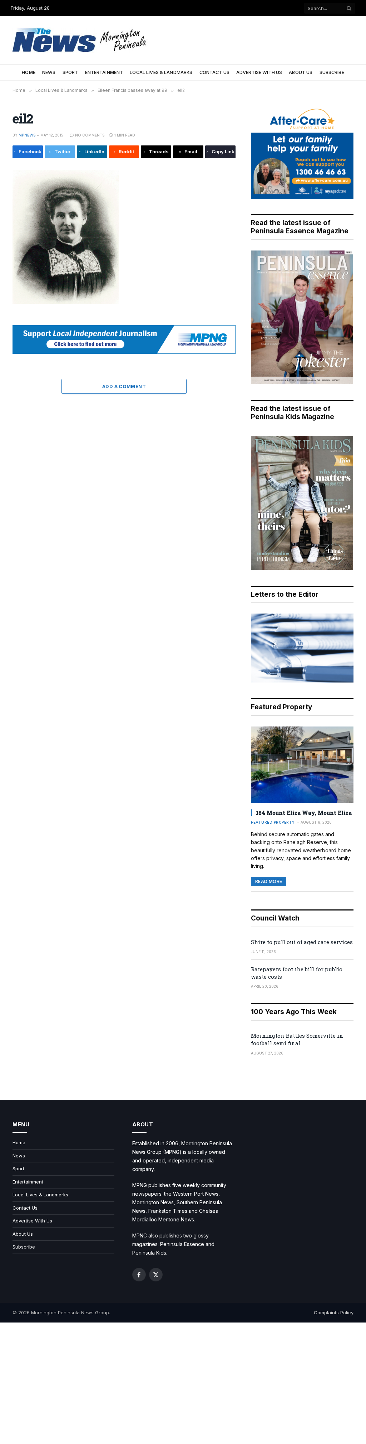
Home (28, 72)
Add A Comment (124, 386)
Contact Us (214, 72)
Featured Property (273, 822)
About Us (300, 72)
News (49, 72)
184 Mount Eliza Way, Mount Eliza (304, 812)
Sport (70, 72)
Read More (268, 881)
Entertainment (104, 72)
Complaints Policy (333, 1312)
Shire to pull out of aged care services (302, 942)
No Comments (90, 135)
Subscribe (332, 72)
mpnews (27, 135)
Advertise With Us (259, 72)
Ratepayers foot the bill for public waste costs (296, 973)
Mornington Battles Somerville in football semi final (297, 1039)
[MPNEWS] (80, 40)
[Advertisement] (183, 1383)
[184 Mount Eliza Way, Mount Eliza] (302, 764)
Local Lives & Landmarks (161, 72)
